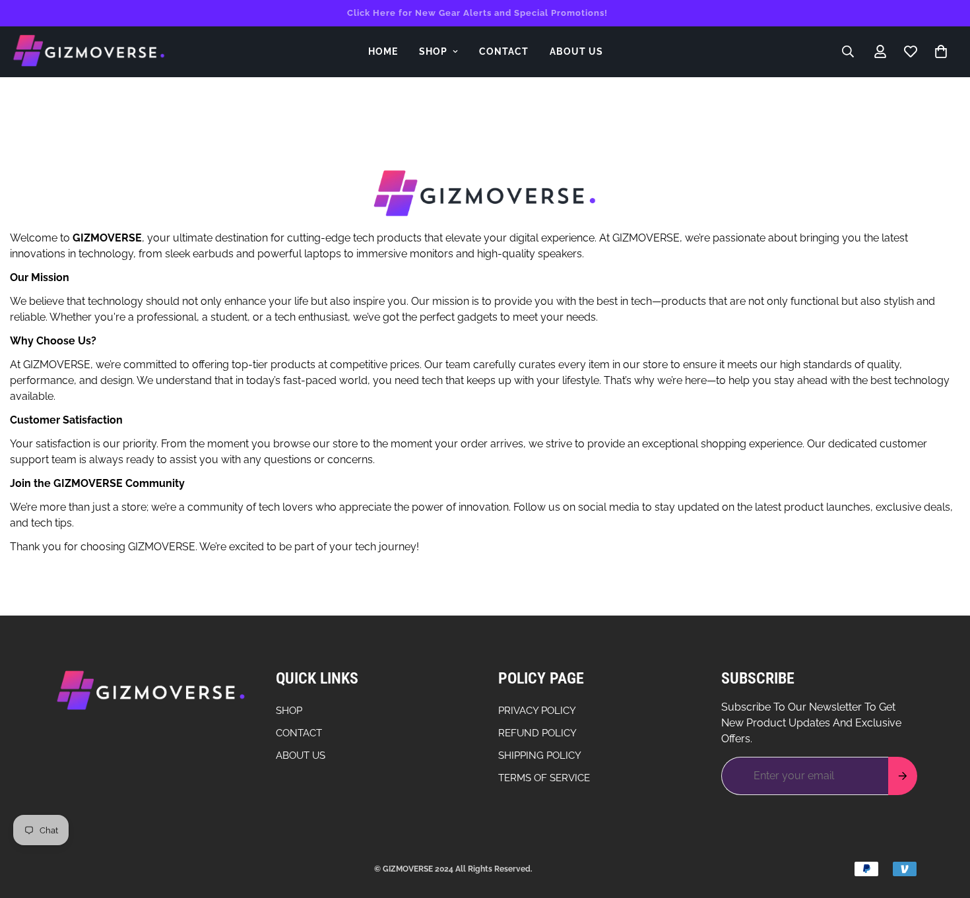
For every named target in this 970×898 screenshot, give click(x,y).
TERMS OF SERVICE (544, 778)
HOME (383, 51)
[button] (941, 51)
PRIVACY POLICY (537, 711)
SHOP (433, 51)
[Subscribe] (902, 776)
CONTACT (504, 51)
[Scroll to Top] (944, 826)
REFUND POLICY (537, 733)
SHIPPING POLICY (539, 755)
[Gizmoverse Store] (89, 51)
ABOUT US (576, 51)
